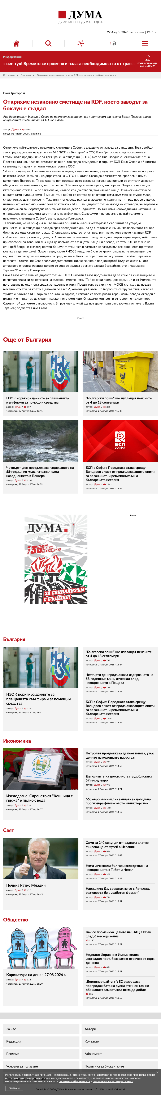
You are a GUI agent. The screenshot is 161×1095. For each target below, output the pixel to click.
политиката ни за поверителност (113, 1081)
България (26, 75)
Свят (8, 830)
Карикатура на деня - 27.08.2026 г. (36, 975)
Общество (15, 920)
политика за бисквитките (74, 1081)
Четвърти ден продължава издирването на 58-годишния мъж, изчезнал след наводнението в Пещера (40, 471)
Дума (15, 129)
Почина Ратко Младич (25, 885)
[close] (157, 1072)
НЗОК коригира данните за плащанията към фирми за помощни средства (38, 699)
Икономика (17, 741)
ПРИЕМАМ (14, 1088)
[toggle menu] (145, 43)
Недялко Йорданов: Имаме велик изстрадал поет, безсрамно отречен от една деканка (120, 958)
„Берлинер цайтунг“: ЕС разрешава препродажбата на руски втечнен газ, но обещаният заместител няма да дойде (117, 985)
